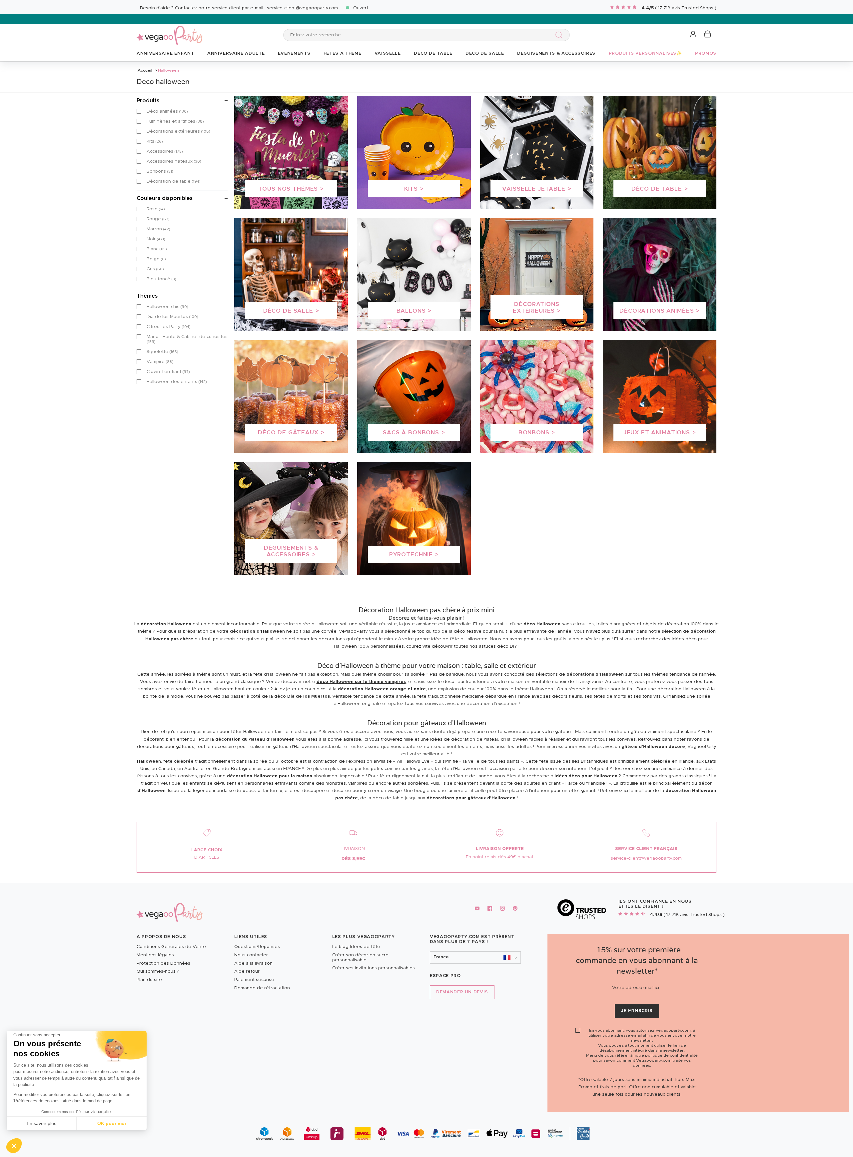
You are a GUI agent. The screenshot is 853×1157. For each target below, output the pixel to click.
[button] (14, 1146)
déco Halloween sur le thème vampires (361, 682)
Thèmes (147, 296)
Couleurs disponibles (165, 198)
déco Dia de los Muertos (302, 696)
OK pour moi (111, 1123)
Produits (148, 100)
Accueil (145, 70)
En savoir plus (41, 1123)
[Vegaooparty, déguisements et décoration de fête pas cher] (170, 31)
